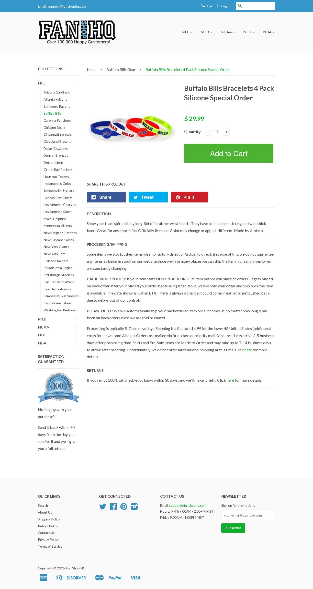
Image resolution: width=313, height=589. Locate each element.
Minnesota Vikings (58, 226)
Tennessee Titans (58, 303)
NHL (247, 31)
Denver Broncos (56, 155)
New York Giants (56, 247)
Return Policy (48, 526)
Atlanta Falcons (55, 99)
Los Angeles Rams (57, 212)
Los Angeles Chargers (60, 204)
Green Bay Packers (58, 169)
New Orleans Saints (59, 240)
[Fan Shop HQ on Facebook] (113, 508)
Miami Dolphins (55, 219)
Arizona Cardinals (57, 92)
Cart (210, 6)
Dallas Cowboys (56, 148)
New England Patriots (60, 233)
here (248, 349)
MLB (205, 31)
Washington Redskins (60, 310)
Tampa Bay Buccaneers (61, 296)
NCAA (227, 31)
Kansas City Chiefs (58, 198)
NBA (267, 31)
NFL (186, 31)
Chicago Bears (55, 127)
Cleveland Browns (57, 141)
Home (91, 69)
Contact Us (46, 533)
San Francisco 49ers (59, 282)
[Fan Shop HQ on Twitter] (102, 508)
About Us (45, 512)
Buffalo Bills (52, 113)
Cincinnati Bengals (58, 134)
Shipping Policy (49, 519)
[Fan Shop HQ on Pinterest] (123, 508)
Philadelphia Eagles (58, 268)
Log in (225, 6)
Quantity (192, 131)
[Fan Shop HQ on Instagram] (134, 508)
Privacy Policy (48, 540)
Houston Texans (56, 177)
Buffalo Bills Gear (120, 69)
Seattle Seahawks (57, 289)
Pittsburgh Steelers (59, 275)
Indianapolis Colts (57, 183)
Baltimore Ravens (57, 106)
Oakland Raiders (56, 261)
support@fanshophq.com (66, 6)
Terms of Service (50, 546)
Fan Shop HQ (76, 568)
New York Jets (55, 254)
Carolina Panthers (57, 120)
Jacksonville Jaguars (59, 190)
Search (43, 505)
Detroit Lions (54, 162)
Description (99, 214)
